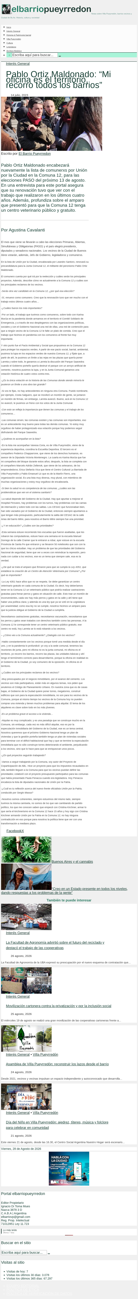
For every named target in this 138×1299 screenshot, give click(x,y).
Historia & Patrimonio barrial (18, 35)
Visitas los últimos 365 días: (25, 1278)
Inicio (8, 27)
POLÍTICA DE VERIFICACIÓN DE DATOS (39, 1293)
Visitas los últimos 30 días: (24, 1275)
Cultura (9, 43)
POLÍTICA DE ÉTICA (22, 1290)
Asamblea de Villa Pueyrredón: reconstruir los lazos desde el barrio (57, 1064)
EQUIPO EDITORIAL (22, 1286)
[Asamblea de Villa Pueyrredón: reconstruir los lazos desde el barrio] (26, 1050)
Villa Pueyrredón (13, 39)
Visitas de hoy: (16, 1271)
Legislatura (11, 47)
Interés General (13, 31)
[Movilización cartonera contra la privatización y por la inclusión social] (26, 992)
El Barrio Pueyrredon (35, 153)
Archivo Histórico (14, 51)
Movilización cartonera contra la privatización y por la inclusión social (58, 1006)
